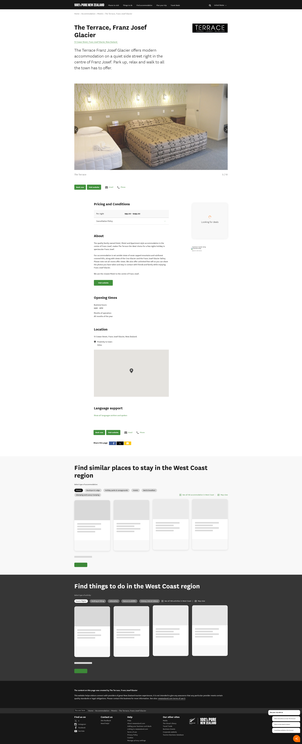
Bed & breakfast (149, 490)
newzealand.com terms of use (171, 698)
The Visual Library (169, 723)
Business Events (169, 729)
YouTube (81, 731)
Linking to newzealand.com (137, 729)
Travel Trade (167, 726)
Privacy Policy (132, 735)
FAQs (129, 721)
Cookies (130, 738)
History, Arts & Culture (149, 601)
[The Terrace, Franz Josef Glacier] (210, 28)
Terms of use (132, 732)
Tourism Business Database (173, 735)
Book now (80, 187)
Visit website (94, 187)
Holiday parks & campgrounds (116, 490)
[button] (113, 5)
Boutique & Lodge (93, 490)
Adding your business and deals (139, 726)
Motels (78, 490)
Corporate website (170, 732)
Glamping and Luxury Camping (87, 495)
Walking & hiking (97, 601)
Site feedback (106, 721)
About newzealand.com (136, 723)
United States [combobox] (219, 5)
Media (165, 721)
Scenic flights (81, 601)
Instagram (82, 724)
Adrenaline (113, 601)
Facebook (81, 728)
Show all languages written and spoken (110, 415)
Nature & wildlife (129, 601)
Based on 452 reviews (197, 250)
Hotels (135, 490)
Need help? (105, 723)
